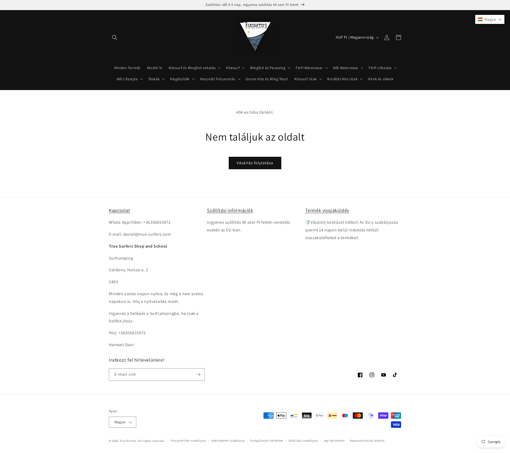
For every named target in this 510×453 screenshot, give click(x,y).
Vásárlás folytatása (255, 162)
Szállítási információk (230, 210)
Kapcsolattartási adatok (367, 440)
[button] (115, 37)
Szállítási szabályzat (303, 440)
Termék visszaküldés (327, 210)
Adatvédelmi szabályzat (228, 440)
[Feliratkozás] (198, 374)
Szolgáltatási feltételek (266, 440)
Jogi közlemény (334, 440)
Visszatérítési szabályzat (188, 440)
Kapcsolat (119, 210)
